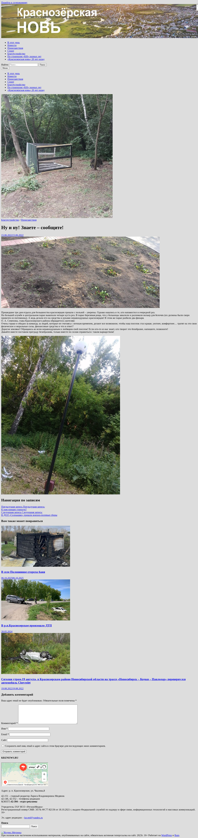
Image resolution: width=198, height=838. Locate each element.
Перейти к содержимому (14, 2)
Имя (4, 728)
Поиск (4, 823)
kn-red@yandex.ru (33, 817)
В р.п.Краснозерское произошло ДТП (26, 625)
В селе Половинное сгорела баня (23, 572)
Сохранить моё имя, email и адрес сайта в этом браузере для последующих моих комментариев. (55, 746)
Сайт (3, 740)
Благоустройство (16, 53)
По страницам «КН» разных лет (24, 56)
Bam (176, 835)
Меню (5, 68)
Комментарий (9, 723)
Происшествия (15, 48)
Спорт (10, 51)
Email (5, 734)
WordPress (166, 835)
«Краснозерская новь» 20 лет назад (25, 59)
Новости (12, 45)
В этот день (13, 42)
